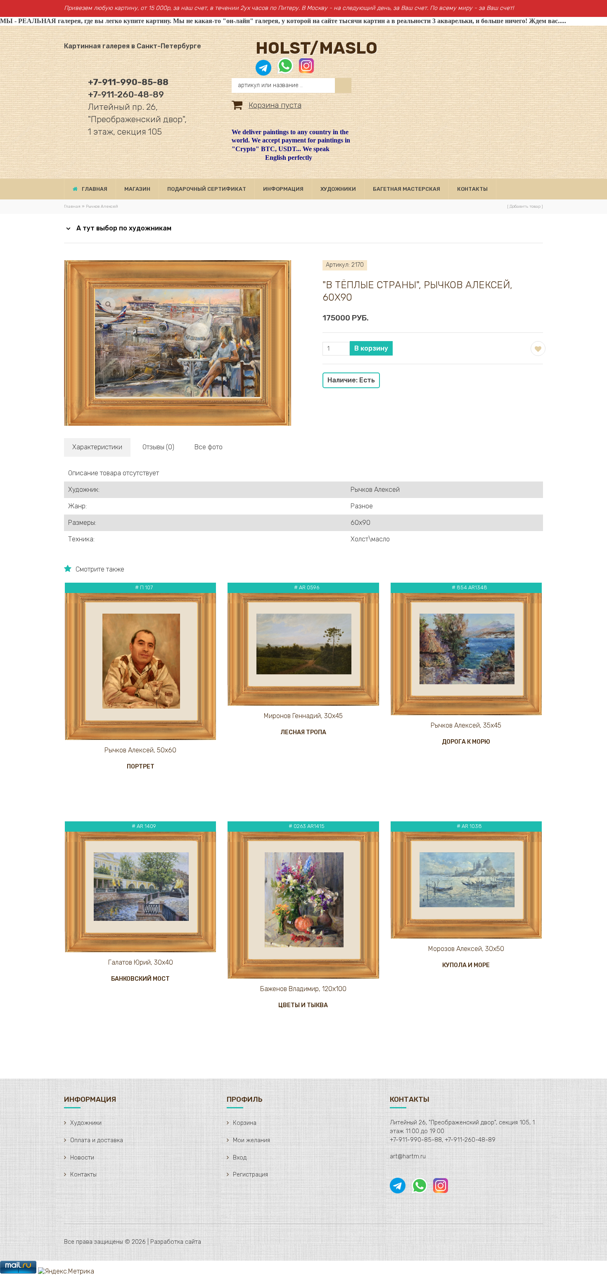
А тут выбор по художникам (123, 228)
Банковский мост (140, 978)
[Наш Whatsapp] (285, 70)
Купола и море (466, 965)
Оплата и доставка (96, 1140)
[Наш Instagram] (305, 70)
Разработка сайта (175, 1241)
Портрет (140, 766)
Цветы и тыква (303, 1005)
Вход (240, 1157)
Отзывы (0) (158, 447)
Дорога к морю (466, 741)
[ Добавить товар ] (525, 206)
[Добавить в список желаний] (537, 347)
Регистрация (250, 1174)
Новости (82, 1157)
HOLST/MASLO (316, 48)
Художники (86, 1123)
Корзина (244, 1123)
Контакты (83, 1174)
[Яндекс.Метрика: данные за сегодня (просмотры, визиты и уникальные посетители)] (66, 1271)
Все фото (208, 447)
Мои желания (251, 1140)
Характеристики (97, 447)
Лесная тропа (303, 732)
